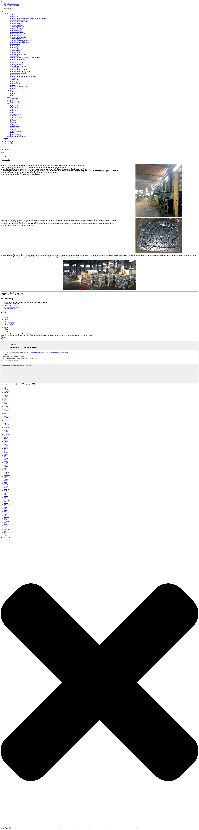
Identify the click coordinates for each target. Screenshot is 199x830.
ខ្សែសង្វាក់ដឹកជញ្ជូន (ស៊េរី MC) (17, 30)
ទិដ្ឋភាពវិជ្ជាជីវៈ (7, 149)
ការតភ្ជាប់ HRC (13, 119)
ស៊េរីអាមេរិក (12, 93)
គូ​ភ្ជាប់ (8, 103)
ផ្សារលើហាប (13, 121)
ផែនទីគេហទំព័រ (38, 334)
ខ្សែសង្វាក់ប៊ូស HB (14, 56)
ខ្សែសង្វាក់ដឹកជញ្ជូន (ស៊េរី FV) (17, 32)
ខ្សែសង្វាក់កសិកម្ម (14, 79)
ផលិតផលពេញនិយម (29, 334)
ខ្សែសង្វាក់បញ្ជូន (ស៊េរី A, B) (16, 62)
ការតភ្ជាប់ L (12, 109)
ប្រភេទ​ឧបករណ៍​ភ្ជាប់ (14, 115)
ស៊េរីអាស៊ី (12, 95)
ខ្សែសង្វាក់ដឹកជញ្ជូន (14, 68)
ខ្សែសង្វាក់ (9, 61)
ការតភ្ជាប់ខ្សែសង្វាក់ (14, 126)
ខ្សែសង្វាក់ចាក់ (13, 78)
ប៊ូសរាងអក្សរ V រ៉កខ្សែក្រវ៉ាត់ (86, 335)
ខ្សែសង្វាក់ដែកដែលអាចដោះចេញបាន (18, 86)
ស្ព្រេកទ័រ (9, 90)
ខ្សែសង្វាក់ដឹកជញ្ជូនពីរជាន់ (16, 23)
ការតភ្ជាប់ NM (13, 127)
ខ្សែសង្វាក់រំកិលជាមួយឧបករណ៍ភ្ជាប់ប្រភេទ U (20, 42)
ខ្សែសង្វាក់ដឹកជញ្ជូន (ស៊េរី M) (16, 28)
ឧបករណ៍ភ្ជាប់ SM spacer (16, 117)
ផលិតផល (6, 13)
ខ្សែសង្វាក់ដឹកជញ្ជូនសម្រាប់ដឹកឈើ (18, 73)
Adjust (10, 828)
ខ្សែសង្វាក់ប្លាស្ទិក (14, 47)
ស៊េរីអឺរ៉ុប (12, 91)
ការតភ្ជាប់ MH (13, 129)
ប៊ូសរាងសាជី (10, 100)
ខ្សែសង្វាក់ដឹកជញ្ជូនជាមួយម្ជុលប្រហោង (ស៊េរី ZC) (21, 40)
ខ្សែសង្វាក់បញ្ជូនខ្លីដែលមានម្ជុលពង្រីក (18, 20)
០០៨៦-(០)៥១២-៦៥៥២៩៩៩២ (11, 305)
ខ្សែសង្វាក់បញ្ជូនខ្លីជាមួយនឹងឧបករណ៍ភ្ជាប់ (19, 21)
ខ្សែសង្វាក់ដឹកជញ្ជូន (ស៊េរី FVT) (17, 33)
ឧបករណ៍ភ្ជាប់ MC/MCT (15, 131)
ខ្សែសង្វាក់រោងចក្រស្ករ (15, 74)
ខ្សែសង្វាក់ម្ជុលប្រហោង (15, 44)
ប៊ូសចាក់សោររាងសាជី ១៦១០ (19, 335)
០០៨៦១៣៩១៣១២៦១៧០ (10, 308)
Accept (2, 828)
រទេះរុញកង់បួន (13, 81)
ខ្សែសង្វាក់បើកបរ (14, 16)
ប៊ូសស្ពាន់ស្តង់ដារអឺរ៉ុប (15, 102)
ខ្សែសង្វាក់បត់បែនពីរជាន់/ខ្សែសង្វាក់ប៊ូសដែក (20, 71)
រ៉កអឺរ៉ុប (8, 97)
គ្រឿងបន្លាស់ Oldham (15, 134)
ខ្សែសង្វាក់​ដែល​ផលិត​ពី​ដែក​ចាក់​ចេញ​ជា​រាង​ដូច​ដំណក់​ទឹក (23, 76)
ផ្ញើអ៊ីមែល (3, 339)
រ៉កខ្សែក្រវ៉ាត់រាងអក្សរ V (15, 98)
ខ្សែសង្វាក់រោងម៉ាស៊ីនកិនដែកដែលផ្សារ (18, 69)
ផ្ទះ (4, 11)
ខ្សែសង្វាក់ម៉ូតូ (13, 85)
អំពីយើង (6, 138)
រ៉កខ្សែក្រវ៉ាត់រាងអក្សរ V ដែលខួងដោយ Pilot (37, 335)
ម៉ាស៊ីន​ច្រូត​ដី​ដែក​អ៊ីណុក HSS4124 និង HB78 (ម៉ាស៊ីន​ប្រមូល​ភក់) (25, 57)
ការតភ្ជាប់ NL (13, 112)
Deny (7, 828)
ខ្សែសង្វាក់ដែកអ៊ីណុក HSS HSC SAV (19, 54)
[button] (99, 682)
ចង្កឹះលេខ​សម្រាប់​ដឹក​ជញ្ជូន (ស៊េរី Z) (18, 37)
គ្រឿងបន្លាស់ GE (14, 105)
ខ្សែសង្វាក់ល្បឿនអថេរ (15, 83)
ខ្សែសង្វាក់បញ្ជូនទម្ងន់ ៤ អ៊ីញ (72, 335)
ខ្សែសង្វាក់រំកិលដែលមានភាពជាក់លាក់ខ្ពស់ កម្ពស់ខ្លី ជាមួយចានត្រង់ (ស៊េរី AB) (28, 18)
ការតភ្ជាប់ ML (13, 110)
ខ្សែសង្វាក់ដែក (13, 88)
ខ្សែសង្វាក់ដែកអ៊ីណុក (12, 15)
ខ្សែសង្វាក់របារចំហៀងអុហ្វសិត (17, 64)
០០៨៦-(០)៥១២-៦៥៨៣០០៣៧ (11, 5)
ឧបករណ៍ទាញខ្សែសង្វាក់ (6, 335)
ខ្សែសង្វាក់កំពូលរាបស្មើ (15, 52)
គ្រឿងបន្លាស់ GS (14, 107)
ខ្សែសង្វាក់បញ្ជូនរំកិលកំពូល (16, 49)
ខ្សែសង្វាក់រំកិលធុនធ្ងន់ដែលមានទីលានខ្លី (56, 335)
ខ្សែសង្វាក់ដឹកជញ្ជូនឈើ (15, 50)
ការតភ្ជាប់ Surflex (14, 124)
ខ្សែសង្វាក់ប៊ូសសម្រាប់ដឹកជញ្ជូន (17, 25)
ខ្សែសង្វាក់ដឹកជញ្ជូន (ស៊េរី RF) (17, 27)
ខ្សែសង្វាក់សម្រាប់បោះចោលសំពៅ (18, 59)
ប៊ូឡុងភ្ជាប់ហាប (13, 122)
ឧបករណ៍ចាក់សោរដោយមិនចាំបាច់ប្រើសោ (16, 136)
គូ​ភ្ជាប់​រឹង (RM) (13, 132)
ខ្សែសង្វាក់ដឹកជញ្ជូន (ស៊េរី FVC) (17, 35)
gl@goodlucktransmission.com (11, 4)
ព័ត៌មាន (5, 139)
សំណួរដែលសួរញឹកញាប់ (9, 141)
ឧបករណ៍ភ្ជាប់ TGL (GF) (16, 114)
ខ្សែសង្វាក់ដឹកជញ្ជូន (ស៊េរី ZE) (17, 38)
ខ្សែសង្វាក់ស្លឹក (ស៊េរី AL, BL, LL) (18, 66)
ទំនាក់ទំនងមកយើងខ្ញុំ (8, 143)
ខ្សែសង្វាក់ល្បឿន (14, 45)
